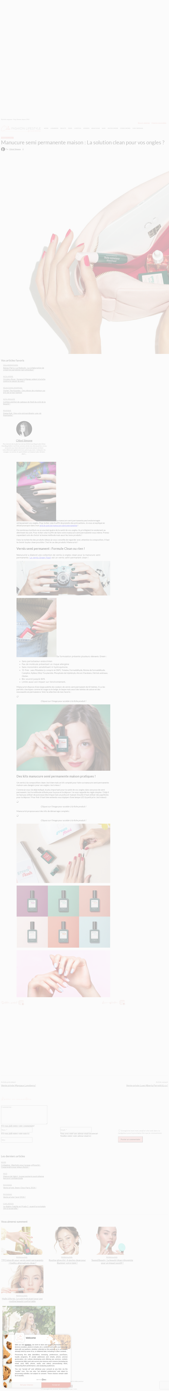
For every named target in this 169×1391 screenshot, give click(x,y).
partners (28, 1345)
